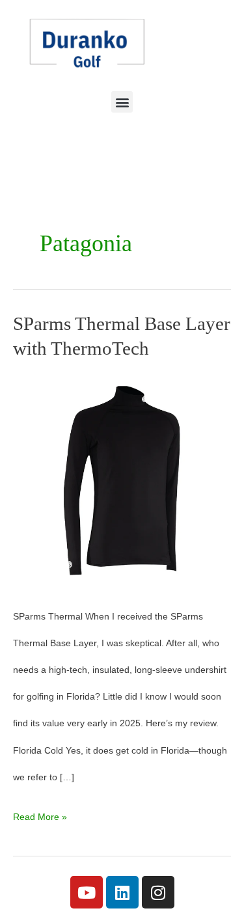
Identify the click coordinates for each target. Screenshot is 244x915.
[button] (122, 102)
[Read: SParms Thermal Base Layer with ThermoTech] (122, 480)
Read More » (40, 813)
